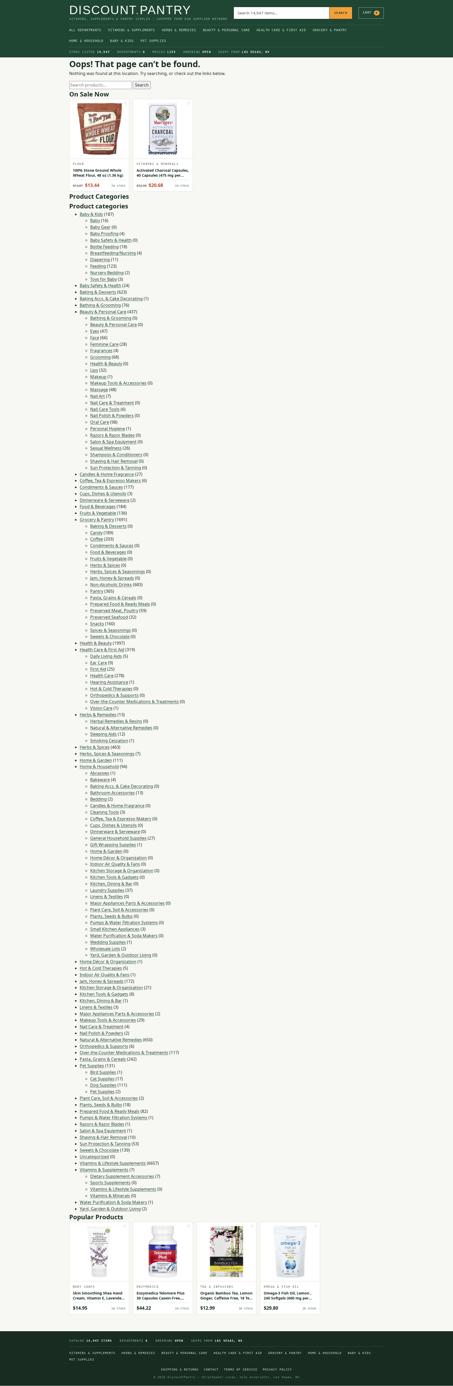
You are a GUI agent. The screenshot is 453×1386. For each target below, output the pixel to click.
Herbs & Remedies (179, 30)
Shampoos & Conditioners (116, 454)
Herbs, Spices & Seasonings (117, 571)
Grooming (100, 357)
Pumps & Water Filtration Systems (124, 922)
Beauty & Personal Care (226, 30)
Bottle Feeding (104, 247)
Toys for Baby (103, 279)
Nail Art (97, 396)
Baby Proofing (104, 233)
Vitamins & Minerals (110, 1196)
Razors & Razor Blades (112, 435)
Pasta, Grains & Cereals (113, 598)
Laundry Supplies (107, 890)
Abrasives (99, 773)
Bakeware (100, 780)
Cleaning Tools (104, 812)
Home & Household (86, 41)
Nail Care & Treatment (112, 403)
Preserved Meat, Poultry (114, 610)
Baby (95, 220)
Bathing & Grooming (100, 305)
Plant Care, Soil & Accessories (119, 910)
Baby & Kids (122, 41)
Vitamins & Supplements (131, 30)
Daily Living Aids (106, 656)
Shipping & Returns (180, 1369)
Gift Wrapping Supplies (113, 845)
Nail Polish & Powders (112, 415)
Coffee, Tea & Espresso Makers (110, 480)
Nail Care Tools (105, 409)
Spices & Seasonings (110, 630)
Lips (94, 370)
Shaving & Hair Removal (114, 461)
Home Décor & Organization (118, 858)
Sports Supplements (110, 1182)
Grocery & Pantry (330, 30)
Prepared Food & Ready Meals (120, 604)
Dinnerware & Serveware (105, 500)
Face (94, 338)
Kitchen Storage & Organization (121, 870)
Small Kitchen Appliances (114, 929)
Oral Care (99, 422)
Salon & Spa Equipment (113, 442)
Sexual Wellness (106, 448)
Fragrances (101, 350)
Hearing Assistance (109, 682)
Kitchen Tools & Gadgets (114, 877)
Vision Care (101, 708)
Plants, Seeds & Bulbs (111, 916)
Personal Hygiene (107, 429)
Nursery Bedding (107, 273)
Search (340, 13)
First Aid (98, 669)
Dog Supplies (103, 1085)
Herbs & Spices (105, 565)
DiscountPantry (130, 10)
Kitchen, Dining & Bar (111, 884)
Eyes (94, 331)
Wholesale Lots (105, 949)
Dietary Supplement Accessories (122, 1176)
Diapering (100, 259)
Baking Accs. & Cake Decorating (111, 298)
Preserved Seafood (109, 617)
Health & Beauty (106, 363)
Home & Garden (96, 760)
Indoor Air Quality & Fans (115, 864)
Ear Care (98, 663)
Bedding (98, 799)
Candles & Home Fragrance (107, 474)
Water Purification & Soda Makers (124, 936)
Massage (99, 389)
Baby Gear (100, 227)
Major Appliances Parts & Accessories (127, 903)
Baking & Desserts (98, 292)
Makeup (98, 377)
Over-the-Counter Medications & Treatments (134, 701)
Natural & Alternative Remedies (121, 728)
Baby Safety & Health (111, 240)
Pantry (96, 591)
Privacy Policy (277, 1369)
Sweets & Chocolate (110, 636)
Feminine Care (104, 344)
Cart (370, 12)
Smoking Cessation (109, 740)
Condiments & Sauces (101, 487)
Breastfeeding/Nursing (113, 253)
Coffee (96, 539)
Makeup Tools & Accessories (118, 383)
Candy (96, 533)
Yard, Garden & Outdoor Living (120, 955)
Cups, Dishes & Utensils (103, 494)
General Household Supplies (118, 838)
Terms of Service (240, 1369)
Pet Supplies (153, 41)
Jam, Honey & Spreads (112, 578)
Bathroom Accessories (112, 793)
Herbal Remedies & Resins (116, 721)
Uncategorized (94, 1157)
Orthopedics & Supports (114, 695)
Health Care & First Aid (281, 30)
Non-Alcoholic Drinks (111, 584)
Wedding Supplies (108, 942)
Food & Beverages (98, 506)
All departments (85, 30)
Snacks (97, 624)
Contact (211, 1369)
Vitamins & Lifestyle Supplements (113, 1163)
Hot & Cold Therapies (111, 689)
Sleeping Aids (103, 734)
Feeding (98, 266)
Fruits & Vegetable (98, 513)
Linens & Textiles (106, 896)
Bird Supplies (103, 1072)
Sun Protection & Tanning (115, 468)
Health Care (102, 675)
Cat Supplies (102, 1079)
